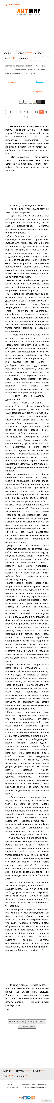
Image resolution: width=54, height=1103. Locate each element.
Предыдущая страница (36, 1022)
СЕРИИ (7, 58)
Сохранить (40, 82)
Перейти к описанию (16, 1022)
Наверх (46, 1100)
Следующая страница (27, 1026)
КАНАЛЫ (23, 58)
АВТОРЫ (21, 53)
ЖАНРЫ (7, 53)
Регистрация (14, 5)
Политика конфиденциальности (34, 1087)
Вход (5, 5)
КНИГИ (38, 53)
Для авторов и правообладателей (34, 1085)
